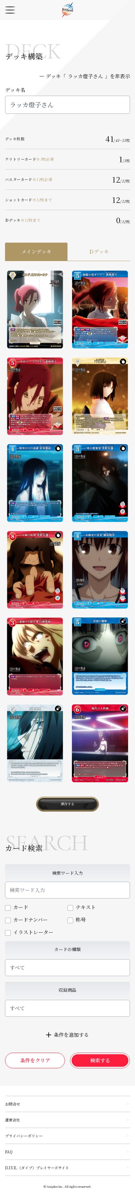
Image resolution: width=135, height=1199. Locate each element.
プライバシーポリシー (24, 1135)
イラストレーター (33, 932)
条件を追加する (71, 1034)
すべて (17, 967)
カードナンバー (30, 919)
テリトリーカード (29, 159)
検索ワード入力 (67, 873)
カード (20, 907)
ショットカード (28, 199)
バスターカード (28, 179)
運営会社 (12, 1119)
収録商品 (67, 990)
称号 (81, 919)
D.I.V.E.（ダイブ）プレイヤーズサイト (37, 1167)
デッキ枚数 (14, 138)
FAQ (9, 1151)
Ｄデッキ (22, 220)
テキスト (86, 907)
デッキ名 (15, 89)
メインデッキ (36, 251)
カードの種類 (67, 949)
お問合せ (12, 1103)
